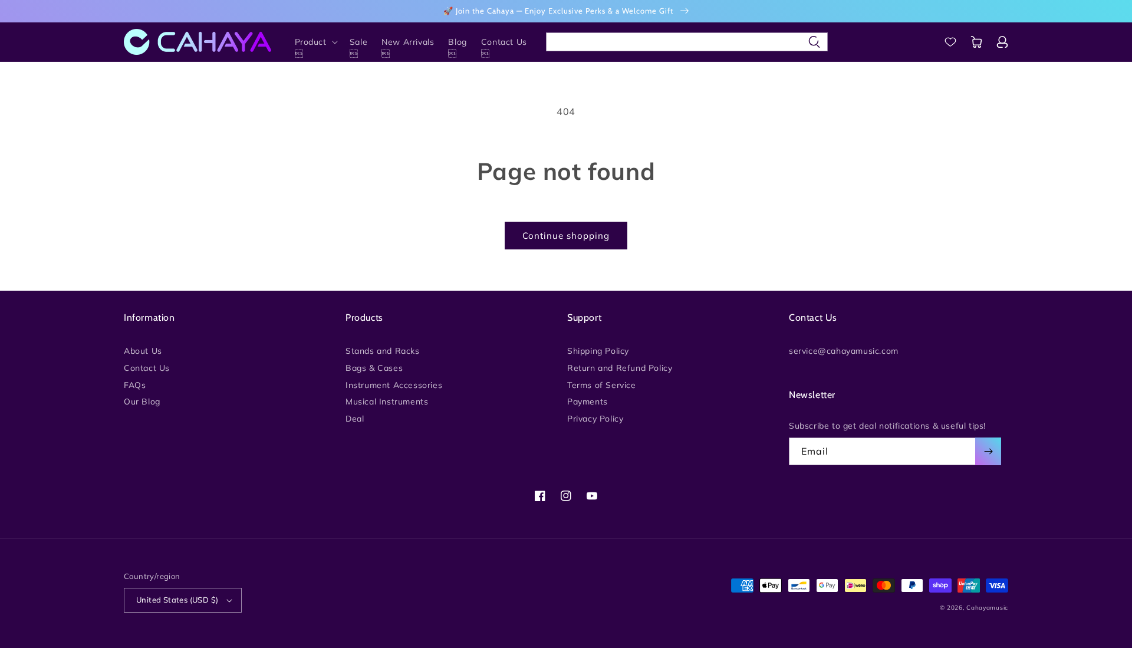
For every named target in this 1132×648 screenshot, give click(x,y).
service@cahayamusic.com (844, 351)
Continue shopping (566, 235)
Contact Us (147, 368)
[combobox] (687, 42)
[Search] (814, 41)
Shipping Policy (598, 351)
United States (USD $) (177, 599)
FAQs (135, 385)
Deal (354, 418)
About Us (143, 351)
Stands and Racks (382, 351)
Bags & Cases (374, 368)
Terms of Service (601, 385)
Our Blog (142, 401)
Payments (587, 401)
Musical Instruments (386, 401)
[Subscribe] (988, 451)
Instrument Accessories (393, 385)
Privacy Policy (595, 418)
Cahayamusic (987, 607)
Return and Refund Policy (619, 368)
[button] (315, 41)
